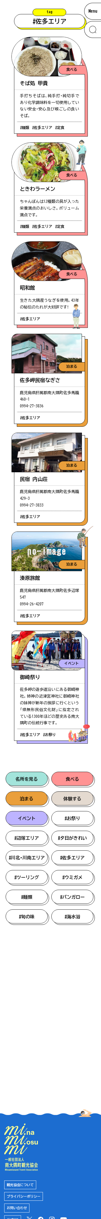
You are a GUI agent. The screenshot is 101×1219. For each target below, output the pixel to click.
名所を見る (26, 779)
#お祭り (72, 818)
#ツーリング (26, 877)
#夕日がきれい (72, 838)
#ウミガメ (72, 877)
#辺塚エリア (26, 838)
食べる (72, 779)
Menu (92, 11)
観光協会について (20, 1184)
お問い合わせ (17, 1207)
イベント (27, 818)
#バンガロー (72, 897)
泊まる (26, 798)
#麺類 (26, 897)
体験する (72, 798)
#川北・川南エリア (27, 857)
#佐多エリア (72, 857)
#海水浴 (72, 916)
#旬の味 (27, 916)
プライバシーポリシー (23, 1196)
